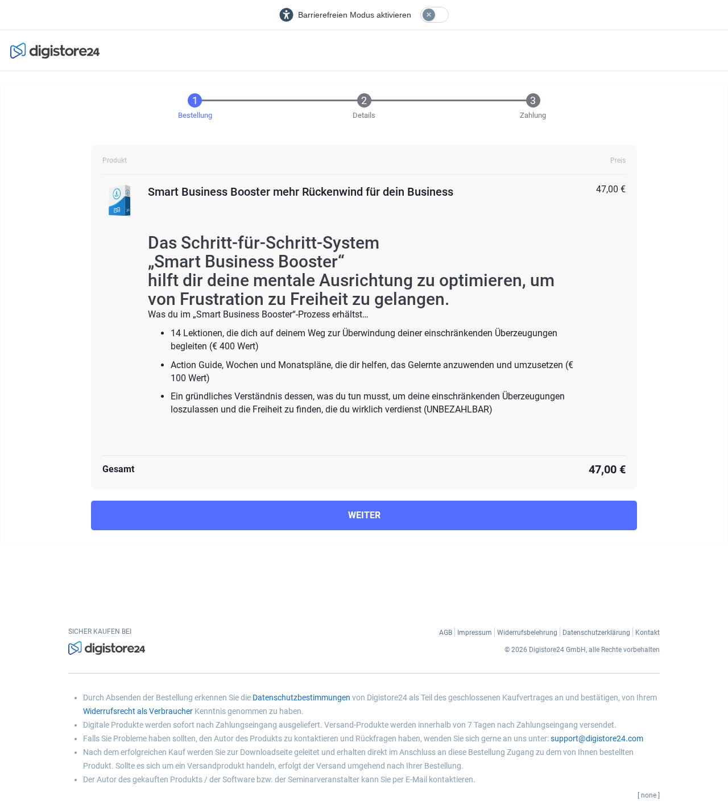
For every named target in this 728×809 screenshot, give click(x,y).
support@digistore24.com (597, 738)
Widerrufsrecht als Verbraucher (138, 711)
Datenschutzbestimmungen (301, 697)
